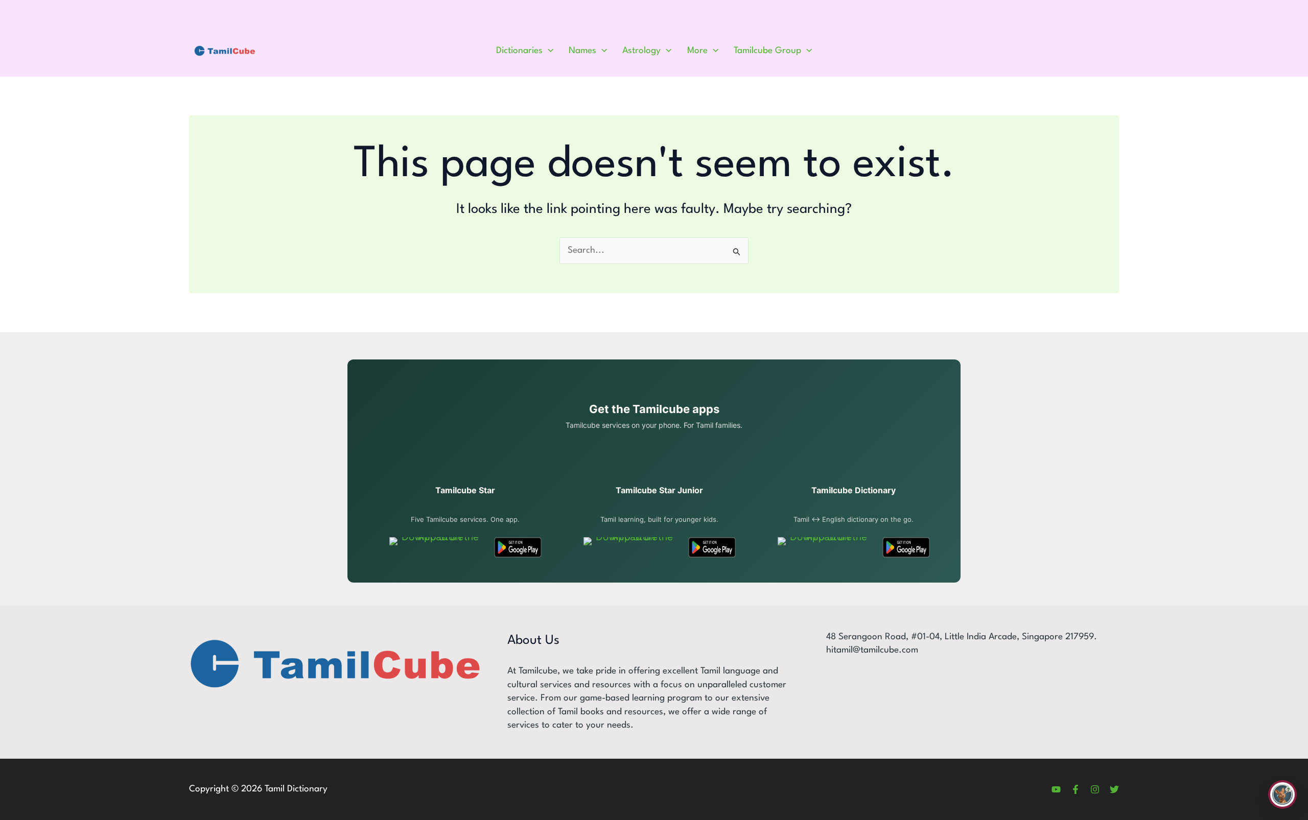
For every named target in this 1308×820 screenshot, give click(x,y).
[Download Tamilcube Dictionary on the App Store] (824, 547)
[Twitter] (1114, 789)
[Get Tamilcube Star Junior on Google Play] (712, 547)
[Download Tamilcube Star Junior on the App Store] (630, 547)
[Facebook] (1075, 789)
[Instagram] (1095, 789)
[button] (548, 51)
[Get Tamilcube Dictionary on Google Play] (906, 547)
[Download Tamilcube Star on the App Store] (436, 547)
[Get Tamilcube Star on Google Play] (518, 547)
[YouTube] (1056, 789)
